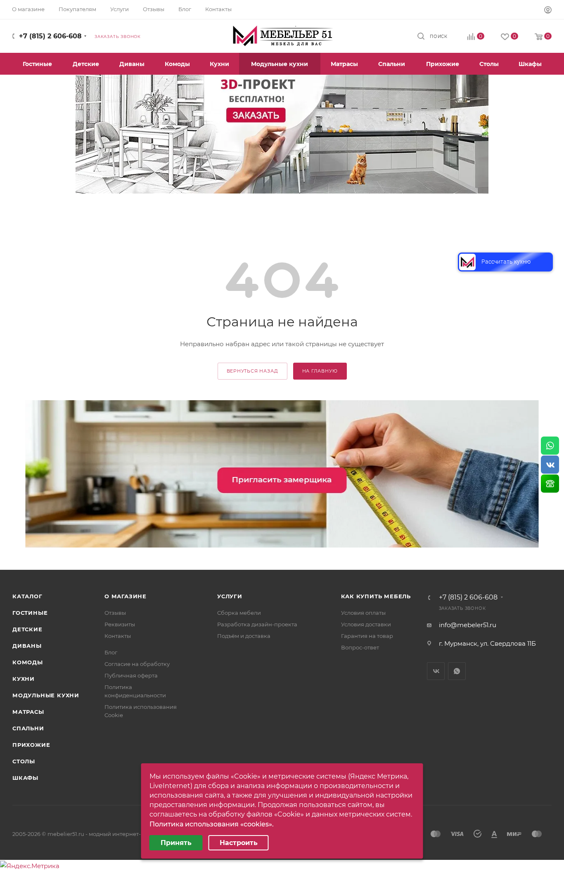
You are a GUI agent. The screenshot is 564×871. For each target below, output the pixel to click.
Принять (176, 843)
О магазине (125, 596)
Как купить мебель (376, 596)
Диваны (27, 645)
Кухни (23, 678)
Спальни (28, 728)
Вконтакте (436, 671)
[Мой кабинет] (548, 11)
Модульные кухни (45, 695)
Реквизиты (119, 624)
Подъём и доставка (243, 636)
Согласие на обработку (137, 664)
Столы (23, 761)
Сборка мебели (239, 612)
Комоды (27, 662)
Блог (110, 652)
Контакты (117, 636)
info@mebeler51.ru (467, 625)
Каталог (27, 596)
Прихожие (31, 744)
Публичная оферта (131, 675)
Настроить (239, 843)
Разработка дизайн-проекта (257, 624)
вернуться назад (252, 371)
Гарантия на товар (367, 636)
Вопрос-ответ (360, 647)
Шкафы (25, 777)
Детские (27, 629)
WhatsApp (457, 671)
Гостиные (29, 612)
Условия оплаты (363, 612)
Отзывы (115, 612)
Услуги (229, 596)
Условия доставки (366, 624)
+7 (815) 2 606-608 (50, 36)
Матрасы (28, 711)
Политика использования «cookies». (211, 824)
